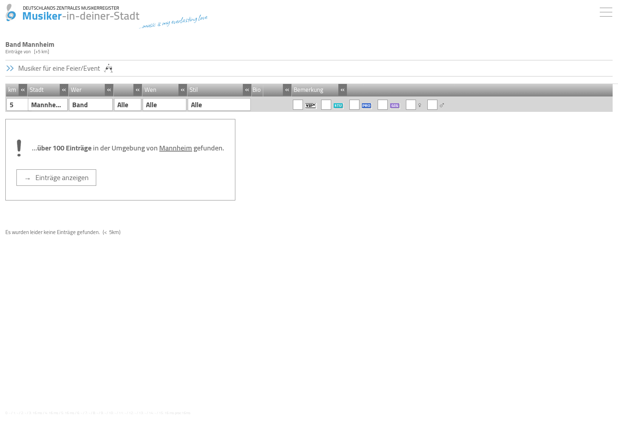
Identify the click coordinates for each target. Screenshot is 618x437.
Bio (256, 89)
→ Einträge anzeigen (56, 177)
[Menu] (608, 11)
